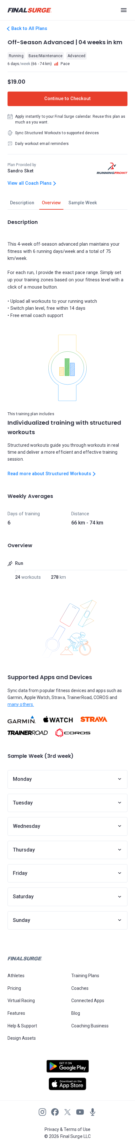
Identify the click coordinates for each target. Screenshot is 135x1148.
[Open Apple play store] (67, 1084)
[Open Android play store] (67, 1069)
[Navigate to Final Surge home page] (29, 10)
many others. (21, 704)
